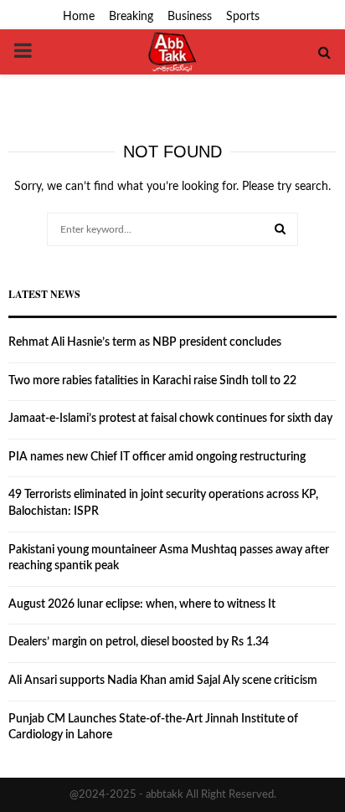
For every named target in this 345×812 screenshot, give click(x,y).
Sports (243, 17)
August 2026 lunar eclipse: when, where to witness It (141, 604)
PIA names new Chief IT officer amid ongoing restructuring (157, 457)
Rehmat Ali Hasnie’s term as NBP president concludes (144, 342)
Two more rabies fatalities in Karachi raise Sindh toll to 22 (152, 381)
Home (79, 17)
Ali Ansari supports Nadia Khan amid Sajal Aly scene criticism (162, 680)
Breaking (131, 17)
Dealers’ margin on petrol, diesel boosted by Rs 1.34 (138, 642)
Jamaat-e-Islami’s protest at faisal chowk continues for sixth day (170, 418)
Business (189, 17)
